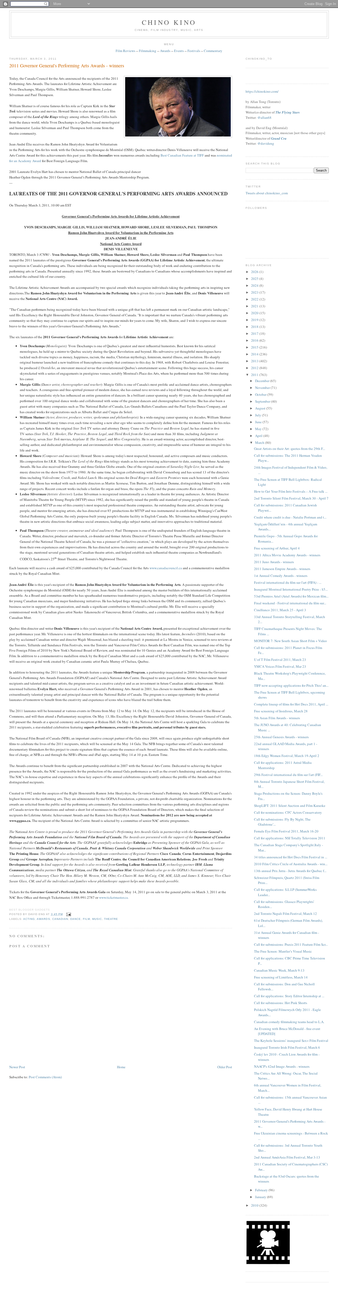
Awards (165, 50)
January (261, 1196)
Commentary (213, 50)
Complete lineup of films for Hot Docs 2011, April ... (291, 704)
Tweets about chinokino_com (267, 193)
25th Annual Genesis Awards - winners (281, 737)
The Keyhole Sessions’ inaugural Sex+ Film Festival (291, 1040)
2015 (255, 347)
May (258, 428)
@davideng (265, 143)
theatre (111, 918)
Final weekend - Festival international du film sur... (290, 603)
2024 (255, 285)
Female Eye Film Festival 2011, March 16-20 (286, 831)
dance (75, 918)
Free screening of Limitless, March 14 (281, 977)
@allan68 (264, 117)
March (260, 442)
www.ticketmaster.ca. (114, 897)
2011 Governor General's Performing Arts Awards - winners (66, 65)
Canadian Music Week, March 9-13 (279, 970)
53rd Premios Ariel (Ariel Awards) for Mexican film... (291, 596)
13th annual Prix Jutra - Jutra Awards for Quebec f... (290, 870)
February (262, 1190)
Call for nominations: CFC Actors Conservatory (288, 812)
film (86, 918)
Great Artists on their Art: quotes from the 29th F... (289, 448)
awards (43, 918)
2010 (255, 1205)
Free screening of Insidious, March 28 (281, 711)
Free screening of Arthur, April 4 (277, 548)
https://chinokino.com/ (262, 91)
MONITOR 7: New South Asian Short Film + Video (290, 640)
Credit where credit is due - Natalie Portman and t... (290, 517)
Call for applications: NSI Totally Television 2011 (289, 838)
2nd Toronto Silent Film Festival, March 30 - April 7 (291, 498)
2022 (255, 299)
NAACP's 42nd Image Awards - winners (281, 1066)
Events (179, 50)
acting (29, 918)
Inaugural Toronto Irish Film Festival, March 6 (287, 1047)
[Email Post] (68, 914)
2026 (255, 271)
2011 (255, 374)
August (260, 408)
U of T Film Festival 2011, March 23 (280, 659)
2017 (255, 333)
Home (121, 1067)
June (258, 422)
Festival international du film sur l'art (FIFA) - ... (287, 582)
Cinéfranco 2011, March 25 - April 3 (280, 610)
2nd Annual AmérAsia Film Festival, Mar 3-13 (287, 1157)
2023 (255, 292)
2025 (255, 278)
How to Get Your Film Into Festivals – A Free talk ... (290, 491)
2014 (255, 354)
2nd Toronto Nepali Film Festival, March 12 (285, 913)
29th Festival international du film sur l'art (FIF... (288, 774)
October (261, 394)
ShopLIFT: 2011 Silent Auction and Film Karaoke (289, 805)
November (263, 387)
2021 (255, 306)
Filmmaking (147, 50)
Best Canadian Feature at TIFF (182, 155)
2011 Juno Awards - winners (274, 561)
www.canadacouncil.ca (165, 568)
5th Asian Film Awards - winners (277, 718)
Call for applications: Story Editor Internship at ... (289, 996)
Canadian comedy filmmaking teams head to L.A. (289, 1021)
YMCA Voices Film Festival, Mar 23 (280, 666)
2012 (255, 367)
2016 (255, 340)
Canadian (60, 918)
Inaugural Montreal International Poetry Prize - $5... (291, 589)
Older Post (224, 1067)
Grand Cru (279, 138)
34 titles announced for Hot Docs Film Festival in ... (290, 857)
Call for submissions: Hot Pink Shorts (280, 1002)
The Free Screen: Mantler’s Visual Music (283, 951)
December (262, 380)
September (263, 401)
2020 (255, 312)
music (97, 918)
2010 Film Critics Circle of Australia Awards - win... (290, 864)
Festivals (193, 50)
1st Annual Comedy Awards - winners (280, 575)
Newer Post (17, 1067)
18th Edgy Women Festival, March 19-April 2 (286, 755)
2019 (255, 319)
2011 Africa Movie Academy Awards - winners (287, 555)
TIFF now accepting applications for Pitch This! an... (291, 685)
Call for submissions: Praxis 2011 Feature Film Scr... (291, 944)
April (259, 435)
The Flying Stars (287, 112)
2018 (255, 326)
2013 (255, 361)
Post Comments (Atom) (45, 1077)
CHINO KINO (169, 22)
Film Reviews (125, 50)
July (258, 415)
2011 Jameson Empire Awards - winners (282, 568)
